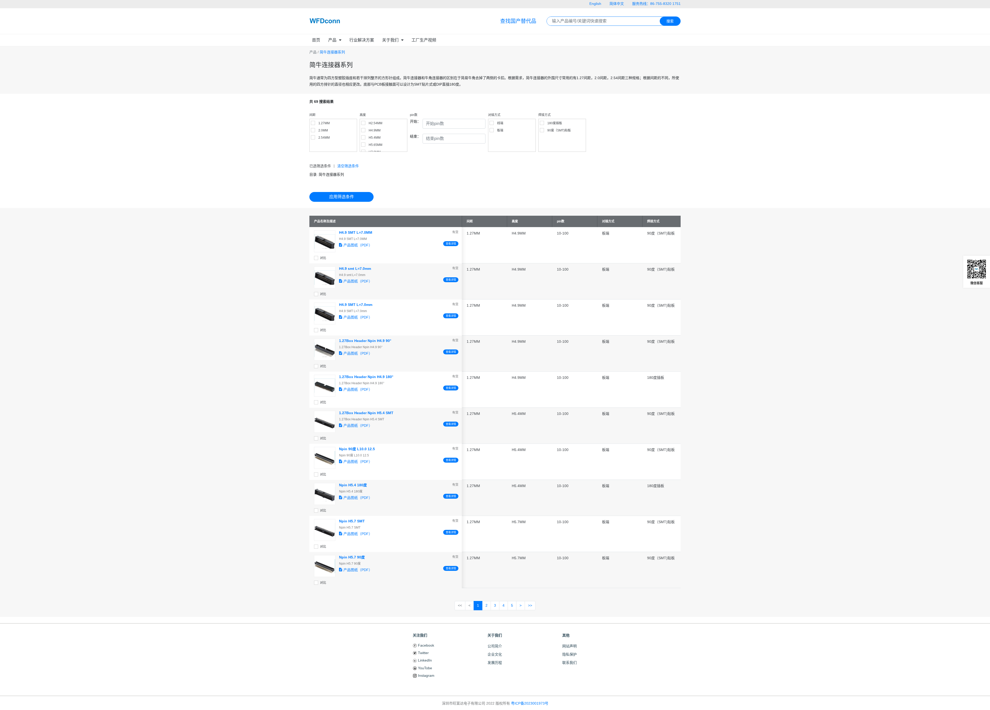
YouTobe (424, 668)
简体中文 (616, 4)
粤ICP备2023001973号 (529, 703)
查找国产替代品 (518, 21)
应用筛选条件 (341, 197)
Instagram (425, 675)
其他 (566, 635)
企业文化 (495, 654)
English (595, 4)
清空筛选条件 (348, 166)
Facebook (425, 645)
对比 (323, 258)
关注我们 (420, 635)
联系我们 (569, 663)
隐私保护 (569, 654)
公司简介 (495, 646)
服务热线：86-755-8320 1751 (656, 4)
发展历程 (495, 663)
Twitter (423, 653)
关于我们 (495, 635)
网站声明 (569, 646)
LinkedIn (424, 660)
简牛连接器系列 (332, 52)
